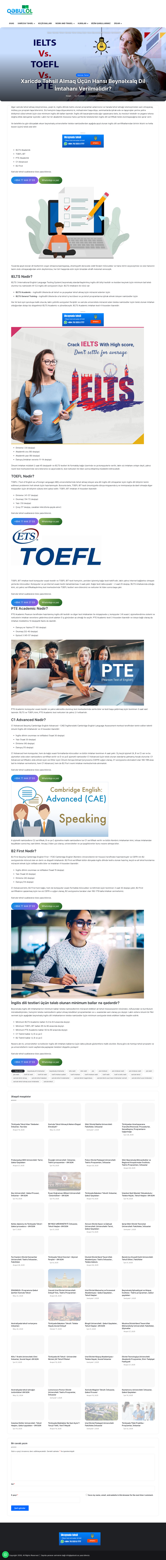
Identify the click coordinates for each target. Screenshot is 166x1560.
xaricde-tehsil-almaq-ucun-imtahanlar (26, 1081)
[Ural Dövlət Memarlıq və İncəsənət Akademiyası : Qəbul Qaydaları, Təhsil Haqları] (101, 1278)
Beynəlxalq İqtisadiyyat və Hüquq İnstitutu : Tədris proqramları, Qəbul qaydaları (138, 1292)
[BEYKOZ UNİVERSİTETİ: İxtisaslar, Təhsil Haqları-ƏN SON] (64, 1212)
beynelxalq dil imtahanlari (36, 1071)
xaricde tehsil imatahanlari (60, 1078)
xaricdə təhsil (48, 1081)
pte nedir (149, 1071)
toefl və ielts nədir (120, 1074)
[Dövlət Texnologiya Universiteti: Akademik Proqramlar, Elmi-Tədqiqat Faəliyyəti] (138, 1344)
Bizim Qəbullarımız (100, 23)
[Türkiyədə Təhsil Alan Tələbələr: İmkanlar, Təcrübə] (27, 1112)
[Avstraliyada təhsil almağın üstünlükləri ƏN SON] (27, 1378)
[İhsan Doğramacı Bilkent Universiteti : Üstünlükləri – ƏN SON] (64, 1181)
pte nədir (16, 1074)
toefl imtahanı (75, 1074)
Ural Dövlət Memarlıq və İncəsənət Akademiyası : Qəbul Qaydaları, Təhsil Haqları (100, 1292)
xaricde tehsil (135, 1074)
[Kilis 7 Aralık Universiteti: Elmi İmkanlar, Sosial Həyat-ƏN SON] (27, 1344)
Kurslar (82, 23)
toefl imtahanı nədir (91, 1074)
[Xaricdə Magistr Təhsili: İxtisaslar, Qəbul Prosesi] (101, 1378)
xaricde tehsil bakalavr (39, 1078)
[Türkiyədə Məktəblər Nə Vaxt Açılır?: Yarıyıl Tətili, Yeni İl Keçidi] (64, 1411)
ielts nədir (83, 1071)
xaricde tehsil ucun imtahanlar (142, 1078)
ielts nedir (72, 1071)
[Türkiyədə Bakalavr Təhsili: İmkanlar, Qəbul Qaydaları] (101, 1181)
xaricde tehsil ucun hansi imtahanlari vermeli (112, 1078)
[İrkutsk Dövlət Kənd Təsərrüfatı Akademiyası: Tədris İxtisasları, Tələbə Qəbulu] (101, 1245)
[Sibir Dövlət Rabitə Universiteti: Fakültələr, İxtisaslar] (101, 1112)
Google (68, 96)
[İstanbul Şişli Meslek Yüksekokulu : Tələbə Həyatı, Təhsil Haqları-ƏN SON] (138, 1181)
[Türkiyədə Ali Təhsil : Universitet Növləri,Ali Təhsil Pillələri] (64, 1344)
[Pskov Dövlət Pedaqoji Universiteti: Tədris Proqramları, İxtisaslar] (101, 1148)
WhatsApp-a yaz (50, 180)
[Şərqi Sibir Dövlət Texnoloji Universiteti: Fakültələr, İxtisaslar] (138, 1212)
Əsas (11, 23)
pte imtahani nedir (118, 1071)
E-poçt (14, 1495)
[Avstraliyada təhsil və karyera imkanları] (27, 1311)
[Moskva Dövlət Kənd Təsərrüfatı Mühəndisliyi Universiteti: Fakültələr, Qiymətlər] (138, 1311)
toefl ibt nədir (42, 1074)
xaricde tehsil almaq (20, 1078)
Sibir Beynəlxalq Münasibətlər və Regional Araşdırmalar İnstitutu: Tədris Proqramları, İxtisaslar (136, 1162)
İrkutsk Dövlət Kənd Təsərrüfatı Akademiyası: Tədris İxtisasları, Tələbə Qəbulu (98, 1259)
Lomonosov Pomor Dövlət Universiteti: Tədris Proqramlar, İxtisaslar (62, 1392)
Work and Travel (64, 23)
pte (93, 1071)
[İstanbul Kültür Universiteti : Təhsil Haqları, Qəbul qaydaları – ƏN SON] (27, 1411)
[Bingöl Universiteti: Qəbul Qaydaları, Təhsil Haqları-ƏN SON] (101, 1311)
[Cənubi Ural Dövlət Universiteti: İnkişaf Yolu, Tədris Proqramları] (64, 1278)
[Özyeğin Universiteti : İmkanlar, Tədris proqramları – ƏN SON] (64, 1148)
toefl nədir (106, 1074)
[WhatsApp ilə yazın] (5, 1554)
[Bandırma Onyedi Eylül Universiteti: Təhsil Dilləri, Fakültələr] (138, 1245)
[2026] (20, 9)
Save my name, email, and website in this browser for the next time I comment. (120, 1495)
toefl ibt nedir (28, 1074)
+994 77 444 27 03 (24, 180)
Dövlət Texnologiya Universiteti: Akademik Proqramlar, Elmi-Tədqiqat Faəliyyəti (138, 1359)
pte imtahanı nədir (135, 1071)
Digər (117, 23)
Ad (13, 1484)
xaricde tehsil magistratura (83, 1078)
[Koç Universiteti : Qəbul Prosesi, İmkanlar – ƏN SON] (27, 1181)
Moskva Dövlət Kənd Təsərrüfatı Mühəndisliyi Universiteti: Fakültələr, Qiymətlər (138, 1325)
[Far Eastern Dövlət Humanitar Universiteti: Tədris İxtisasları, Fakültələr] (27, 1245)
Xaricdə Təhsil (25, 23)
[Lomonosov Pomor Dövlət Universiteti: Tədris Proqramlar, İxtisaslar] (64, 1378)
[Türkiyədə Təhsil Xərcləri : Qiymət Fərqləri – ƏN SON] (64, 1245)
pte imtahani (103, 1071)
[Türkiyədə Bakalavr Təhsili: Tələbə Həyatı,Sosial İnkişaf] (64, 1311)
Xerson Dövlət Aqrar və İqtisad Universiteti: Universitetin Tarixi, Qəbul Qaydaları (99, 1226)
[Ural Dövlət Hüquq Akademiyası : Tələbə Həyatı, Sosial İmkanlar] (101, 1344)
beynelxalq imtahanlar (56, 1071)
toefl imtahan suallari (59, 1074)
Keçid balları (45, 23)
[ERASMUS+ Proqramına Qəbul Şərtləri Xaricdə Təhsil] (27, 1278)
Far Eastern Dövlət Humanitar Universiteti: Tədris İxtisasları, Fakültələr (24, 1259)
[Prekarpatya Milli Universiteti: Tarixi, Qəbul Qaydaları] (27, 1148)
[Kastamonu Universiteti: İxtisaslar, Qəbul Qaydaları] (138, 1378)
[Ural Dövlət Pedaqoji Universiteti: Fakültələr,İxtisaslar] (101, 1411)
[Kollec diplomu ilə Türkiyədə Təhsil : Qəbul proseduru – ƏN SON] (27, 1212)
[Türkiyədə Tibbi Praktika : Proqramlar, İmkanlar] (138, 1411)
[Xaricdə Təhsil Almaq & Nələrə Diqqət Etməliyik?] (64, 1112)
